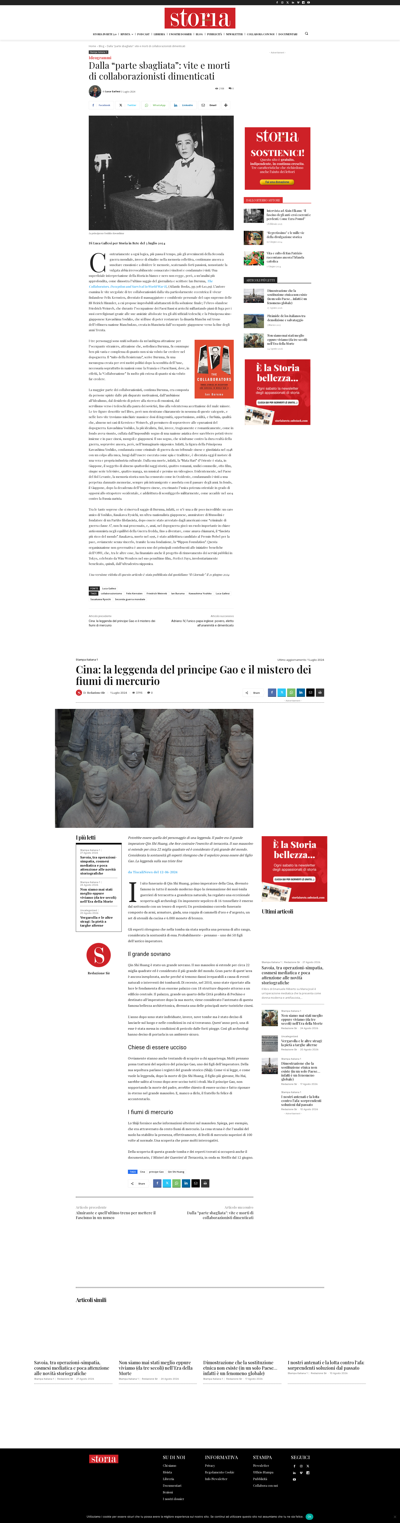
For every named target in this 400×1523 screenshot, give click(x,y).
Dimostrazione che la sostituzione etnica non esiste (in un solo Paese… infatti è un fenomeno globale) (287, 297)
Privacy (210, 1465)
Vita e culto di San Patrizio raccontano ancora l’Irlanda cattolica (285, 257)
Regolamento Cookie (219, 1472)
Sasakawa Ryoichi (100, 599)
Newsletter (261, 1465)
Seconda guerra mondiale (130, 599)
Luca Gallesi (112, 91)
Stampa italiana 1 (98, 52)
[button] (306, 33)
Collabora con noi (265, 1485)
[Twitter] (287, 2)
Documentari (172, 1485)
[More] (225, 105)
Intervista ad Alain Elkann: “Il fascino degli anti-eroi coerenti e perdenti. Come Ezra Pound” (289, 215)
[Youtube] (308, 2)
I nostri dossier (173, 1499)
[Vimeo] (298, 2)
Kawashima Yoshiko (200, 593)
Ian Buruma (178, 593)
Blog (101, 46)
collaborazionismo (111, 593)
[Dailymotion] (303, 2)
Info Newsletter (216, 1479)
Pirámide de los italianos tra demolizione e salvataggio (286, 318)
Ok (309, 1516)
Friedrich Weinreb (157, 593)
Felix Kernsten (134, 593)
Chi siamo (169, 1465)
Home (92, 46)
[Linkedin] (292, 2)
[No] (395, 1517)
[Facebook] (277, 2)
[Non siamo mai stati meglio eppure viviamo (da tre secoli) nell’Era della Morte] (254, 341)
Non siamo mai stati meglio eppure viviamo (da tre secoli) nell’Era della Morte (287, 340)
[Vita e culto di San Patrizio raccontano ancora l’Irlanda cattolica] (254, 258)
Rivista (167, 1472)
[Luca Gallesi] (95, 91)
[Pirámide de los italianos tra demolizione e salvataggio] (254, 321)
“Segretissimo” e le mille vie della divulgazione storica (285, 235)
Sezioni (168, 1492)
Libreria (168, 1479)
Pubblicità (260, 1479)
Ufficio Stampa (263, 1472)
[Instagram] (282, 2)
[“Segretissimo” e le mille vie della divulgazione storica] (254, 238)
